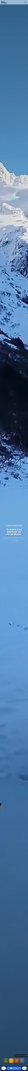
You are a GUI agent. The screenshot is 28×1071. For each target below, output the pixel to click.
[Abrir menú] (25, 2)
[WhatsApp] (24, 1068)
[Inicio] (4, 2)
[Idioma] (3, 1068)
